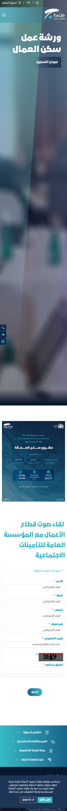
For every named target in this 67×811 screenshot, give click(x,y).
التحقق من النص (53, 665)
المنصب (59, 610)
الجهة (59, 595)
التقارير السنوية (32, 732)
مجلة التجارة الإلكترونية (32, 750)
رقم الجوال (57, 624)
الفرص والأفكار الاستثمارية (32, 741)
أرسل (34, 692)
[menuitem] (28, 3)
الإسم (59, 581)
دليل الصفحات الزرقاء (32, 759)
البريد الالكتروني (53, 638)
